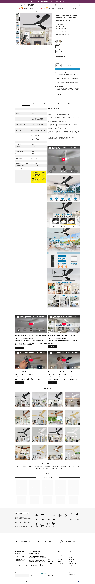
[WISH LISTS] (21, 5)
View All (17, 529)
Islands (70, 466)
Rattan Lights (53, 518)
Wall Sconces (77, 518)
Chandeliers (47, 466)
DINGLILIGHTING (43, 5)
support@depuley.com (21, 556)
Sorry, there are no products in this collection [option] (47, 473)
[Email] (63, 94)
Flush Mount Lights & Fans (28, 466)
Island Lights (42, 527)
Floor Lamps (45, 468)
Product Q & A (67, 103)
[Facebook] (56, 94)
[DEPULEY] (37, 515)
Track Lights (54, 527)
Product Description (26, 103)
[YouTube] (26, 565)
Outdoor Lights (48, 527)
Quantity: (57, 63)
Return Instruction (48, 103)
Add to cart (69, 65)
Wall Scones (37, 468)
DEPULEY (64, 31)
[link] (23, 418)
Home (33, 11)
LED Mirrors (39, 466)
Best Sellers (63, 466)
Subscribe (33, 575)
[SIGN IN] (18, 5)
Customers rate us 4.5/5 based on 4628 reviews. (51, 576)
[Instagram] (20, 565)
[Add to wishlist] (78, 65)
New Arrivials (55, 466)
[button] (18, 15)
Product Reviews (58, 103)
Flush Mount (42, 518)
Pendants (77, 466)
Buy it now (67, 68)
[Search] (67, 5)
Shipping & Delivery (37, 103)
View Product (19, 347)
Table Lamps (54, 468)
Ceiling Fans (18, 466)
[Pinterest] (60, 94)
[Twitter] (58, 94)
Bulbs (61, 468)
